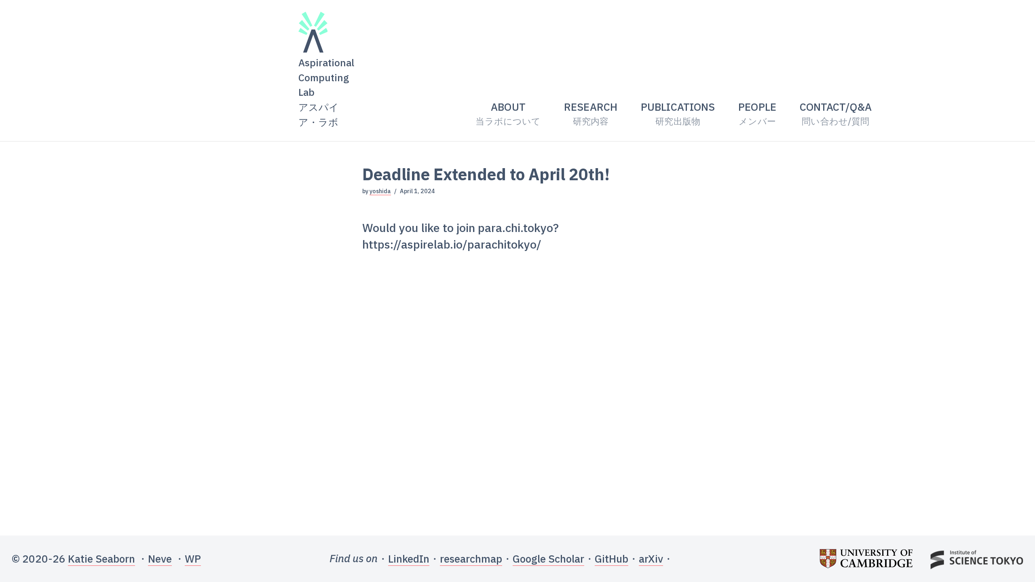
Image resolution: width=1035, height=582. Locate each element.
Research (590, 113)
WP (193, 558)
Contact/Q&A (836, 113)
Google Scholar (548, 558)
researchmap (471, 558)
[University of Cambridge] (866, 559)
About (508, 113)
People (757, 113)
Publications (678, 113)
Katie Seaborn (101, 558)
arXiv (651, 558)
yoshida (380, 191)
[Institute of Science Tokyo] (976, 559)
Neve (160, 558)
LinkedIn (408, 558)
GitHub (611, 558)
